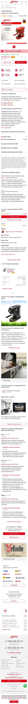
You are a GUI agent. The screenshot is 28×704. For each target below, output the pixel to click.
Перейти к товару (7, 288)
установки (7, 75)
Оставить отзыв (14, 216)
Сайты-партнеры (20, 666)
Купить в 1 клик (7, 62)
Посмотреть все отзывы (14, 220)
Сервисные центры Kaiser (7, 663)
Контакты (18, 665)
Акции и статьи (5, 668)
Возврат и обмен (5, 666)
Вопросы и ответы (20, 663)
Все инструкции (9, 89)
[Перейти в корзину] (26, 2)
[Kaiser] (14, 2)
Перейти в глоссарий (14, 347)
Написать (14, 601)
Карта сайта (14, 688)
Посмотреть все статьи (14, 424)
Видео (17, 661)
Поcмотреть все (14, 537)
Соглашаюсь (14, 701)
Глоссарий (18, 659)
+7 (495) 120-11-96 (14, 596)
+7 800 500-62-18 (14, 648)
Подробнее (14, 585)
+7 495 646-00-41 (14, 641)
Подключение (4, 661)
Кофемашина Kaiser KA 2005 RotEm (9, 438)
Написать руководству (14, 681)
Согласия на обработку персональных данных (18, 699)
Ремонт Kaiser (4, 665)
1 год (20, 71)
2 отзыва (10, 15)
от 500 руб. (8, 71)
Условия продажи (14, 686)
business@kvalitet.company (14, 677)
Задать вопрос (14, 533)
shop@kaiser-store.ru (14, 674)
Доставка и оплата (6, 659)
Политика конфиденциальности (14, 684)
